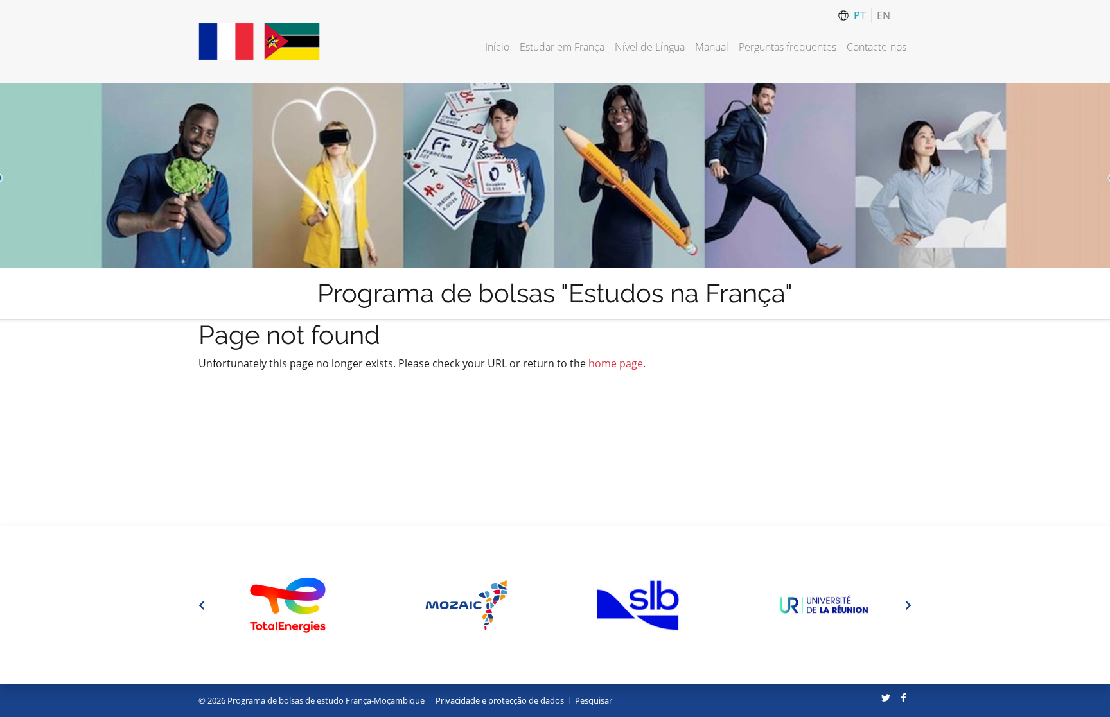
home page (615, 363)
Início (497, 47)
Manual (711, 47)
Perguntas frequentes (787, 47)
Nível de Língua (650, 47)
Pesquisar (593, 700)
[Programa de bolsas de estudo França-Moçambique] (259, 41)
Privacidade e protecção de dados (500, 700)
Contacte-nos (876, 47)
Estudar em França (562, 47)
